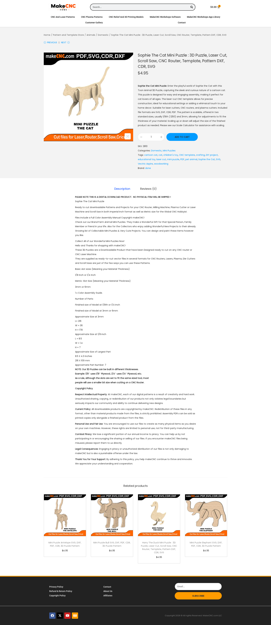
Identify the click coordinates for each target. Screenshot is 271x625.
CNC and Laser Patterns (63, 17)
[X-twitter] (60, 615)
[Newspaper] (75, 615)
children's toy (170, 155)
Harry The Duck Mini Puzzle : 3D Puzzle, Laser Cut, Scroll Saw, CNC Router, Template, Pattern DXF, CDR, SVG (159, 547)
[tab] (122, 189)
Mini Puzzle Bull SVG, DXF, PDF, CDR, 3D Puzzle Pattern (111, 544)
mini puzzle (173, 159)
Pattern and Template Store (68, 35)
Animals (91, 35)
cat (160, 155)
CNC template (187, 155)
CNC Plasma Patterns (92, 17)
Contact (182, 22)
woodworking (161, 163)
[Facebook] (52, 615)
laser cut (161, 159)
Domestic (103, 35)
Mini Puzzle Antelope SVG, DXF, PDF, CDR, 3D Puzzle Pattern (64, 544)
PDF (182, 159)
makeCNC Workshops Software (165, 17)
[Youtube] (67, 615)
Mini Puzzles (169, 150)
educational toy (146, 159)
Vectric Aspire (145, 163)
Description (122, 189)
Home (47, 35)
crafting (200, 155)
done (148, 168)
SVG (218, 159)
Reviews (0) (148, 189)
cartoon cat (150, 155)
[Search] (191, 7)
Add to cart (182, 137)
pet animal (191, 159)
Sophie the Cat (206, 159)
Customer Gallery (94, 22)
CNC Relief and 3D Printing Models (126, 17)
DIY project (212, 155)
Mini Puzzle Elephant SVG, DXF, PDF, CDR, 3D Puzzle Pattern (206, 544)
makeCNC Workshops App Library (203, 17)
